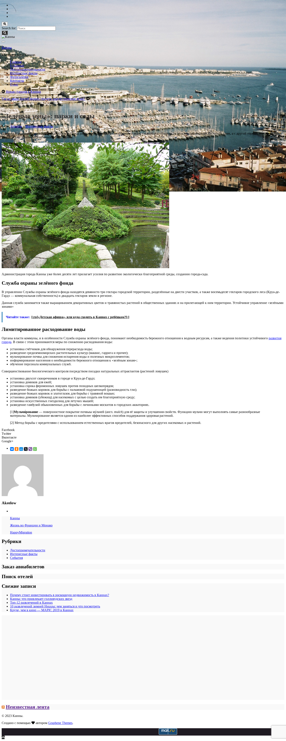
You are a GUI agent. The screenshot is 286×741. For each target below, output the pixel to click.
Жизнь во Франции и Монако (31, 525)
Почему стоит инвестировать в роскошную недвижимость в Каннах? (59, 595)
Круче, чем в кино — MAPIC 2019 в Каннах (41, 610)
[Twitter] (11, 9)
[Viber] (30, 449)
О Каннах (17, 65)
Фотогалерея (19, 77)
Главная (15, 62)
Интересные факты (23, 73)
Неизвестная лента (27, 707)
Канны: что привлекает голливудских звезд (41, 599)
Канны (7, 47)
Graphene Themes (60, 723)
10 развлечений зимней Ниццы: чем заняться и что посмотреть (55, 606)
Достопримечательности (27, 69)
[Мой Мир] (21, 449)
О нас (14, 84)
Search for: (9, 28)
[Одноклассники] (16, 449)
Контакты (17, 80)
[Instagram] (11, 12)
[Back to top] (3, 737)
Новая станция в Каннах (23, 91)
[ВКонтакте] (12, 449)
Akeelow (16, 126)
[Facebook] (11, 16)
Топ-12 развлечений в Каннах (31, 602)
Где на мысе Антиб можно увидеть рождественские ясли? (43, 98)
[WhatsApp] (35, 449)
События (16, 558)
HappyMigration (21, 532)
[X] (26, 449)
